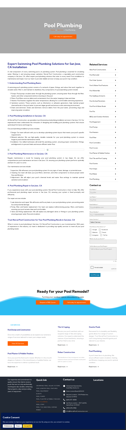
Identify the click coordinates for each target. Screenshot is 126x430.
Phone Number (94, 212)
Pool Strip (40, 404)
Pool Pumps (40, 396)
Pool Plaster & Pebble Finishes (48, 399)
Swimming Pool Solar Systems (48, 385)
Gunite (39, 393)
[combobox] (103, 222)
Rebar (38, 409)
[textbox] (101, 222)
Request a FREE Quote (48, 302)
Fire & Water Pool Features (47, 388)
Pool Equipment (42, 391)
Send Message (95, 275)
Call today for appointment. (63, 36)
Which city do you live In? (97, 238)
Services (60, 30)
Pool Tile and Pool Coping (46, 407)
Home (53, 30)
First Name (93, 189)
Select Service (94, 219)
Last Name (93, 197)
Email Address (94, 204)
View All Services (18, 343)
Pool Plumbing (42, 401)
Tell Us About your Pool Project (98, 246)
